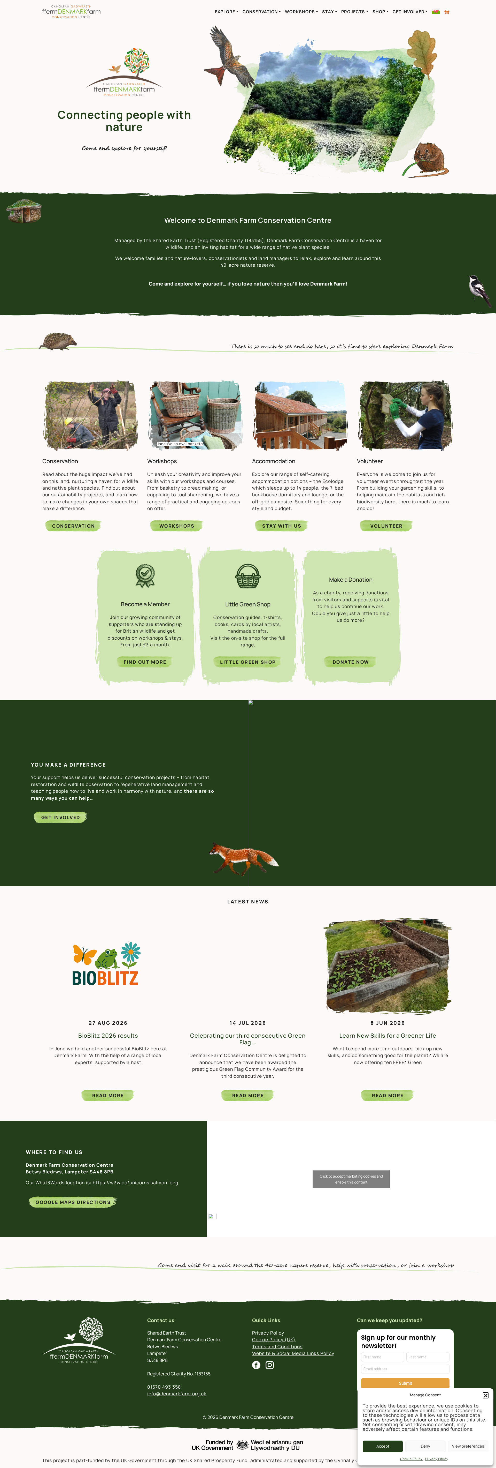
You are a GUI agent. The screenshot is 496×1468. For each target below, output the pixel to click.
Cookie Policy (411, 1459)
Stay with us (281, 526)
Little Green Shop (248, 662)
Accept (382, 1446)
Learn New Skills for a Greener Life (387, 1035)
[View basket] (447, 10)
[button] (485, 1395)
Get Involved (408, 11)
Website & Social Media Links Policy (293, 1353)
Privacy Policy (436, 1459)
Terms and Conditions (277, 1346)
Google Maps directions (73, 1202)
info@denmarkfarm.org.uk (176, 1393)
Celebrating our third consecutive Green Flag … (248, 1039)
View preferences (468, 1446)
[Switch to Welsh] (436, 11)
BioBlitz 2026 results (108, 1035)
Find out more (145, 662)
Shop (379, 11)
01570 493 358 (164, 1387)
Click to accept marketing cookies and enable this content (351, 1179)
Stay (328, 11)
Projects (353, 11)
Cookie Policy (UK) (274, 1339)
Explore (225, 11)
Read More (108, 1095)
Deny (425, 1446)
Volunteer (386, 526)
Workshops (300, 11)
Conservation (260, 11)
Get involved (60, 817)
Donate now (351, 662)
